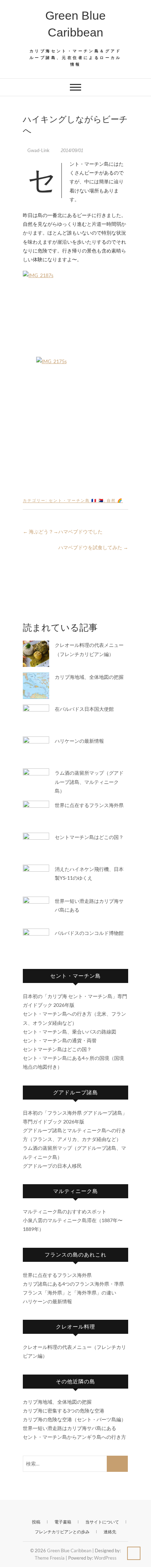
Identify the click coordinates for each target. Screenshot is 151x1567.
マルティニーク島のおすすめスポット (64, 1211)
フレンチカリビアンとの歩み (62, 1531)
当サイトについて (102, 1522)
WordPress (105, 1558)
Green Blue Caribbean (75, 24)
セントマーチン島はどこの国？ (89, 837)
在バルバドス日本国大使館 (84, 709)
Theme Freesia (50, 1558)
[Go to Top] (133, 1553)
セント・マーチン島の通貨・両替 (60, 1040)
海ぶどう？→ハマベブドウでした (63, 532)
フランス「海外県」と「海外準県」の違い (69, 1293)
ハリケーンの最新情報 (79, 741)
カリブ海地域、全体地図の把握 (89, 677)
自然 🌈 (115, 500)
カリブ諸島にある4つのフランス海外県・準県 (73, 1284)
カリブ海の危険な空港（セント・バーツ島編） (74, 1419)
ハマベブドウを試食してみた (93, 547)
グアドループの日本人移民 (52, 1166)
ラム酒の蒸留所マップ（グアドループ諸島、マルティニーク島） (89, 781)
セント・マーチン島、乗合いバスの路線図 (69, 1032)
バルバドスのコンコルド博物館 (89, 933)
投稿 (36, 1522)
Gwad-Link (38, 150)
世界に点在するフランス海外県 (89, 805)
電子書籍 (62, 1522)
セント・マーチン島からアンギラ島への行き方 (74, 1437)
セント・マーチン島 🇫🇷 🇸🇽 (76, 500)
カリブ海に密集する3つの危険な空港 (63, 1411)
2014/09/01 (71, 150)
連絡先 (110, 1531)
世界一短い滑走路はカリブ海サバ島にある (69, 1428)
